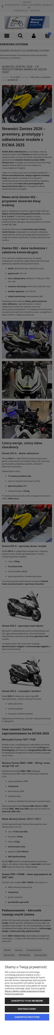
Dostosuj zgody (27, 1009)
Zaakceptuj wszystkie (27, 1017)
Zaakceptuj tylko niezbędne (27, 1001)
